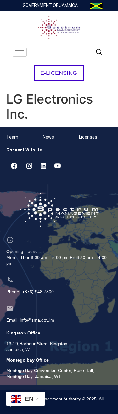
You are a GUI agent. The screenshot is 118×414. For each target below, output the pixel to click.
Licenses (88, 136)
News (48, 136)
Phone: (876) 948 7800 (30, 291)
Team (12, 136)
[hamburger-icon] (20, 52)
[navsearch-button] (99, 52)
